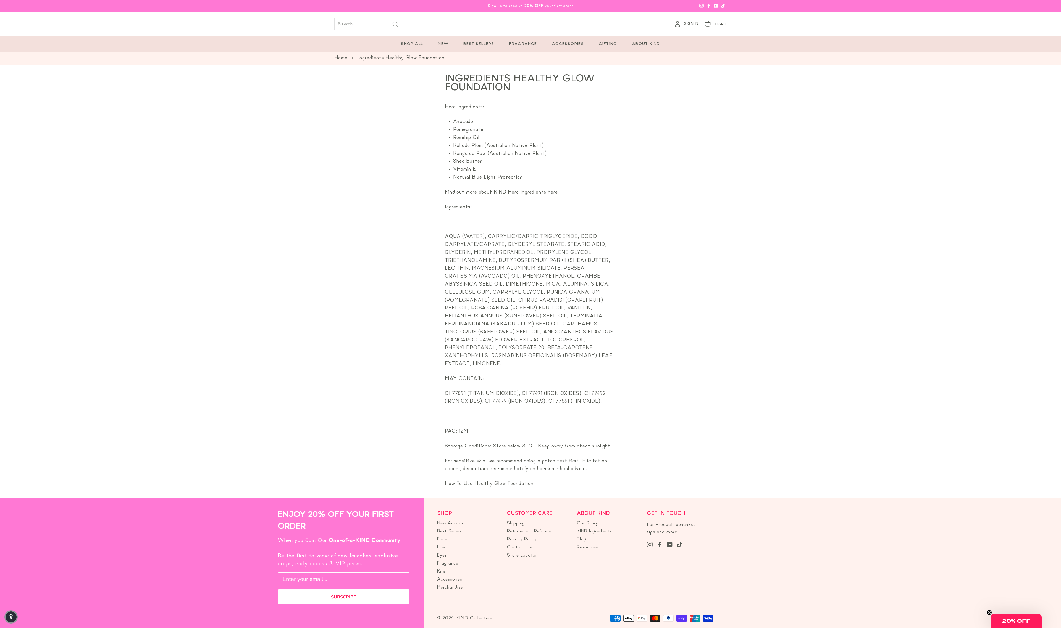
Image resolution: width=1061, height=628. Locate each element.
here (553, 192)
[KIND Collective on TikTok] (679, 544)
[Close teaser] (989, 612)
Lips (441, 547)
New (443, 44)
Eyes (442, 555)
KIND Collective (530, 24)
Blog (581, 539)
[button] (1016, 621)
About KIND (646, 44)
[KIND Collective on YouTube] (670, 544)
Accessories (568, 44)
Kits (441, 571)
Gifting (608, 44)
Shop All (412, 44)
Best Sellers (478, 44)
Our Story (587, 523)
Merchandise (450, 587)
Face (442, 539)
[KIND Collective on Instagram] (650, 544)
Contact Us (519, 547)
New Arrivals (450, 523)
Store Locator (522, 555)
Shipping (516, 523)
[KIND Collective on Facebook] (660, 544)
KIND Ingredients (594, 531)
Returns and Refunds (529, 531)
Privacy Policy (522, 539)
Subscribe (343, 597)
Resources (587, 547)
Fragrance (523, 44)
